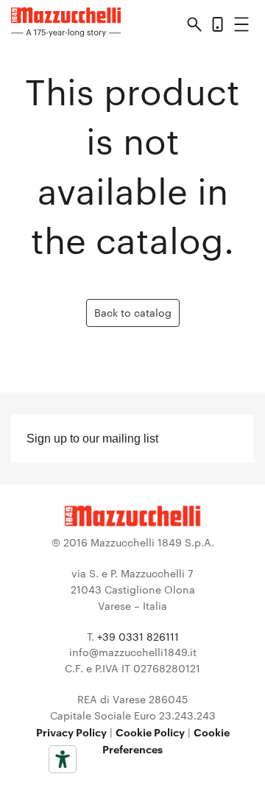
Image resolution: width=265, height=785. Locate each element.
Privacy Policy (71, 732)
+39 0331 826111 (138, 636)
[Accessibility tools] (63, 759)
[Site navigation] (241, 27)
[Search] (194, 26)
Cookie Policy (150, 732)
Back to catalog (133, 312)
